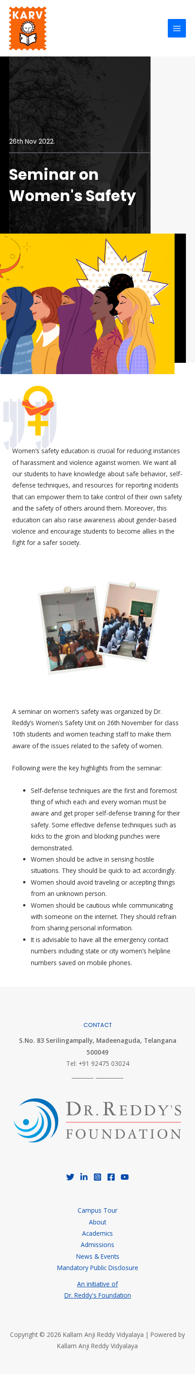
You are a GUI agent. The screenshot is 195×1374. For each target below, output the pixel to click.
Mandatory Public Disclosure (97, 1267)
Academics (97, 1233)
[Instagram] (97, 1177)
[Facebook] (111, 1177)
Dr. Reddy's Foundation (97, 1295)
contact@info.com (97, 1075)
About (97, 1222)
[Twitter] (70, 1177)
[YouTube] (125, 1177)
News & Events (97, 1256)
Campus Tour (97, 1210)
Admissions (97, 1244)
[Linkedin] (84, 1177)
